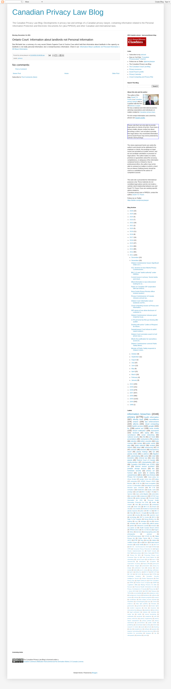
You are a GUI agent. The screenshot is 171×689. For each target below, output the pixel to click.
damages (143, 521)
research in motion (132, 627)
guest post (155, 563)
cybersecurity (131, 561)
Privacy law (152, 589)
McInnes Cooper (134, 106)
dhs (153, 468)
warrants (143, 449)
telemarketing (147, 462)
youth (145, 635)
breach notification (139, 431)
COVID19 (154, 546)
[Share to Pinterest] (63, 55)
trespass (148, 633)
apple (145, 593)
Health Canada (151, 551)
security (137, 515)
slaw (130, 629)
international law (132, 610)
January (134, 380)
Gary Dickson (150, 475)
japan (140, 610)
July (133, 363)
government (145, 504)
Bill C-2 (156, 511)
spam (140, 473)
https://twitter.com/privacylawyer (138, 200)
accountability (137, 593)
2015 (132, 243)
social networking (147, 435)
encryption (153, 561)
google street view (145, 479)
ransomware (139, 624)
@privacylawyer (149, 61)
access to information (134, 485)
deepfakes (130, 601)
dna (150, 521)
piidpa (157, 479)
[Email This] (53, 55)
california (154, 595)
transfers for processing (134, 633)
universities (155, 494)
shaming (156, 627)
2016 (132, 240)
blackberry (146, 595)
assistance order (154, 593)
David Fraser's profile (136, 72)
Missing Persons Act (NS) (148, 584)
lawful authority (140, 445)
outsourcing (149, 447)
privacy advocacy (132, 618)
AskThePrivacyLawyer (134, 536)
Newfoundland (137, 553)
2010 (132, 384)
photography (131, 534)
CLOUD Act (148, 536)
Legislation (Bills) (132, 584)
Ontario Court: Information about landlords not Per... (142, 302)
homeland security (134, 471)
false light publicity (142, 603)
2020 (132, 228)
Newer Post (17, 73)
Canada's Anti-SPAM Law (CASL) (143, 464)
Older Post (115, 73)
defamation (142, 561)
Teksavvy (154, 591)
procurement (141, 622)
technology (133, 517)
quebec (132, 525)
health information (151, 417)
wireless (139, 635)
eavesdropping (140, 601)
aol (128, 466)
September (135, 357)
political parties (154, 523)
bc (128, 428)
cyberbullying (135, 456)
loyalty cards (152, 489)
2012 (132, 252)
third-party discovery (147, 631)
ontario (135, 422)
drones (156, 521)
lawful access (137, 426)
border (154, 502)
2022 (132, 223)
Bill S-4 (154, 517)
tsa (155, 633)
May (133, 368)
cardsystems (145, 439)
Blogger (94, 673)
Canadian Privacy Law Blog (58, 12)
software (147, 629)
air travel (152, 437)
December (135, 257)
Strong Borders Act (150, 519)
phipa (139, 447)
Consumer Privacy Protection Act (143, 549)
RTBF (136, 540)
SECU (147, 591)
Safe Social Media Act (149, 557)
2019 (132, 231)
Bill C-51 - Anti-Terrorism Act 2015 (139, 546)
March (133, 374)
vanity (146, 456)
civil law (136, 597)
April (133, 371)
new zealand (142, 523)
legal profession (134, 612)
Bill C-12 (149, 511)
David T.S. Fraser (138, 195)
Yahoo (131, 532)
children (154, 540)
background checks (135, 595)
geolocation (130, 605)
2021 (132, 225)
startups (150, 568)
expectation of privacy (133, 563)
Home (66, 73)
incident (152, 445)
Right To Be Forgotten (134, 519)
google (151, 426)
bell (148, 559)
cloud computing (152, 424)
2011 (132, 255)
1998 (132, 405)
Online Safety (148, 553)
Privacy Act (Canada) (135, 477)
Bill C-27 (146, 572)
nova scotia (154, 428)
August (134, 360)
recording (148, 624)
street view (137, 506)
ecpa (148, 601)
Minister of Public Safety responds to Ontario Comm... (143, 349)
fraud (150, 513)
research (153, 525)
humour (130, 473)
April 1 (131, 572)
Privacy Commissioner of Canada (137, 589)
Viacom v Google (141, 513)
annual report (141, 559)
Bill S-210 (138, 574)
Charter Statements (147, 578)
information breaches (139, 414)
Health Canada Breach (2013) (149, 527)
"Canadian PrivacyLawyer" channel (139, 58)
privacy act (150, 471)
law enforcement (152, 422)
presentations (132, 439)
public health (152, 622)
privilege (129, 492)
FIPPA (131, 582)
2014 (132, 246)
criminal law (143, 458)
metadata (132, 523)
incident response (135, 608)
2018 (132, 234)
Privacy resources (135, 69)
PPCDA (156, 553)
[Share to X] (58, 55)
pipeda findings (142, 452)
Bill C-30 (152, 487)
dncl (136, 504)
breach (154, 506)
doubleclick (140, 489)
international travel (150, 485)
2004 (132, 402)
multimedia (130, 616)
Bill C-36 (156, 544)
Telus (141, 540)
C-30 (151, 492)
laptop (147, 433)
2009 (132, 387)
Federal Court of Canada (146, 460)
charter (129, 504)
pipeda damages (141, 498)
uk (158, 447)
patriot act (139, 428)
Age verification (154, 570)
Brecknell (146, 574)
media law (130, 614)
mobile (139, 614)
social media (139, 544)
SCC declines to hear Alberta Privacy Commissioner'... (143, 268)
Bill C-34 (148, 544)
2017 (132, 237)
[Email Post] (49, 55)
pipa (128, 445)
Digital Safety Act (142, 580)
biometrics (130, 458)
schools (149, 627)
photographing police (150, 532)
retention (134, 441)
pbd (155, 616)
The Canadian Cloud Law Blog (139, 67)
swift (137, 492)
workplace (130, 489)
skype (145, 515)
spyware (154, 629)
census (129, 597)
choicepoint (155, 431)
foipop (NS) (146, 563)
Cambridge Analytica (134, 576)
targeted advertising (133, 631)
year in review (143, 570)
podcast (143, 55)
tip (156, 631)
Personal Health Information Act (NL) (146, 587)
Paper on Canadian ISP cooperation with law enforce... (143, 287)
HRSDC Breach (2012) (148, 481)
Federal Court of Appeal (143, 582)
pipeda (129, 460)
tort (154, 452)
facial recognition (150, 483)
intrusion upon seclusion (135, 487)
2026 (132, 211)
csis (157, 462)
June (133, 365)
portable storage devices (136, 468)
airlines (129, 447)
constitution (133, 599)
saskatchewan (132, 475)
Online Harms (142, 538)
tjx (141, 475)
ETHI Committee (154, 580)
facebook (136, 433)
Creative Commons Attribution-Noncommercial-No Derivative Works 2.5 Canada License (53, 661)
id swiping (151, 473)
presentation (145, 565)
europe (139, 443)
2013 (132, 249)
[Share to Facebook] (60, 55)
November (135, 260)
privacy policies (146, 620)
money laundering (150, 614)
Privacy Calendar (135, 74)
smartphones (138, 629)
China (131, 513)
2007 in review (144, 517)
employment (143, 496)
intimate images (134, 565)
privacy (20, 58)
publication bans (140, 568)
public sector (150, 443)
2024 (132, 217)
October (134, 354)
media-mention (132, 462)
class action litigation (142, 494)
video (153, 458)
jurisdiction (148, 610)
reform (155, 624)
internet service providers (144, 466)
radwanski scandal (142, 525)
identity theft (138, 419)
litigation (156, 454)
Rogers (156, 530)
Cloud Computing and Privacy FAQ (141, 77)
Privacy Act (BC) (135, 555)
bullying (129, 521)
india (145, 608)
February (134, 377)
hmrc (145, 542)
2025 (132, 214)
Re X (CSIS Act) (147, 530)
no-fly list (139, 483)
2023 (132, 220)
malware (145, 612)
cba (128, 508)
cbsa (147, 540)
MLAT (129, 553)
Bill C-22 (146, 506)
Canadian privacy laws (147, 112)
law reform (156, 610)
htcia (147, 605)
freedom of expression (150, 508)
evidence (130, 603)
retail (153, 456)
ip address (145, 454)
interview (138, 532)
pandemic (139, 616)
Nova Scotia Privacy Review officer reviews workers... (143, 292)
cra (141, 542)
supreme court (154, 515)
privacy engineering (146, 618)
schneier (134, 449)
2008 (132, 390)
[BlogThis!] (56, 55)
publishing (130, 624)
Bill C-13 (144, 492)
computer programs (146, 597)
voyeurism (133, 496)
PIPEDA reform (134, 530)
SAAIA (140, 591)
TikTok (129, 593)
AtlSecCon (138, 572)
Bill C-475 (154, 572)
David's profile (140, 118)
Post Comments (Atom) (29, 77)
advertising (130, 559)
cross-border (136, 508)
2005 (132, 399)
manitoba (153, 612)
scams (142, 627)
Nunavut (129, 587)
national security (133, 437)
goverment (140, 605)
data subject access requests (148, 599)
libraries (129, 483)
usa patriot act (132, 527)
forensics (153, 603)
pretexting (134, 481)
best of (154, 559)
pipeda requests (132, 511)
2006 (132, 396)
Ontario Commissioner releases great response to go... (144, 316)
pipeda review (132, 454)
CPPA (129, 549)
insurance (153, 608)
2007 (132, 393)
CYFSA (154, 574)
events (155, 601)
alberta (135, 424)
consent (156, 597)
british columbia (146, 441)
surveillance (154, 419)
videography (131, 635)
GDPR (155, 582)
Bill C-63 (130, 574)
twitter (135, 570)
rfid (144, 437)
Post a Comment (21, 69)
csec (136, 521)
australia (156, 439)
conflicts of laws (132, 542)
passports (148, 616)
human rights (155, 605)
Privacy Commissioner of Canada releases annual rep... (142, 297)
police (142, 511)
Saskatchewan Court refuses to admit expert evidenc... (143, 330)
